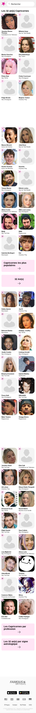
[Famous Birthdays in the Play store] (24, 692)
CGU (30, 704)
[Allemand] (30, 699)
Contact (15, 704)
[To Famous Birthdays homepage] (3, 4)
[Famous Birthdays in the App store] (12, 692)
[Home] (18, 682)
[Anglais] (5, 699)
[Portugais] (18, 699)
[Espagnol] (12, 699)
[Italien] (24, 699)
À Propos (7, 704)
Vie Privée (23, 704)
